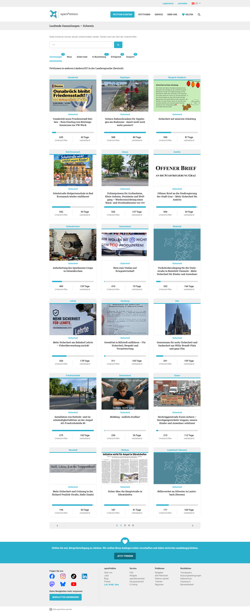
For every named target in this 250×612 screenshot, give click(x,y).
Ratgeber (159, 572)
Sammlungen (55, 55)
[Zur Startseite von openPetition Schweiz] (64, 14)
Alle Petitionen (161, 575)
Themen (158, 581)
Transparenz (186, 572)
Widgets (133, 575)
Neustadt (73, 450)
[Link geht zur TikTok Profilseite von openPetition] (73, 576)
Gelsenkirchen (73, 226)
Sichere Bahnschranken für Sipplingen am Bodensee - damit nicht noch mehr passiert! (125, 122)
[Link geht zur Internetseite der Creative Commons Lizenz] (51, 609)
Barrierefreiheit (187, 584)
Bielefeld (177, 226)
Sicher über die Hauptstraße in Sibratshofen (125, 493)
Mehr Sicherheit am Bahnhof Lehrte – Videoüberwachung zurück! (73, 344)
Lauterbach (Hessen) (177, 450)
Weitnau (125, 450)
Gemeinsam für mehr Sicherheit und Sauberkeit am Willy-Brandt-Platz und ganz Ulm (177, 345)
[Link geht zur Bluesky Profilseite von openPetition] (62, 584)
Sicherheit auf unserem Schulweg (177, 118)
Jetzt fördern (125, 556)
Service (159, 14)
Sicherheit (73, 114)
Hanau (125, 152)
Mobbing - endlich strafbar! (125, 416)
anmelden (182, 3)
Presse (107, 581)
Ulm (177, 301)
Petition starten (122, 14)
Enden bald (82, 57)
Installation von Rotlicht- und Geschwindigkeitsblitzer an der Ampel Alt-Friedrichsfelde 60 (73, 420)
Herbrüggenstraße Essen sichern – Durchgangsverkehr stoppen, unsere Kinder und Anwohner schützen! (177, 420)
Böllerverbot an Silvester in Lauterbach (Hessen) (177, 493)
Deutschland (125, 226)
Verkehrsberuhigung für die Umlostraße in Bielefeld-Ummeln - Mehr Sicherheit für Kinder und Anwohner (177, 271)
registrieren (168, 3)
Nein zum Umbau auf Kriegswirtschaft (125, 269)
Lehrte (73, 301)
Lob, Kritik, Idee (111, 584)
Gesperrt (130, 55)
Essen (177, 375)
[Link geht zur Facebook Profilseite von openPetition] (52, 576)
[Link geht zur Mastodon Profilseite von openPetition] (52, 584)
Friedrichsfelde (73, 375)
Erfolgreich (116, 55)
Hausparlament (137, 581)
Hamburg (125, 301)
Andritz (177, 152)
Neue (69, 57)
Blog (106, 578)
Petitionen (144, 14)
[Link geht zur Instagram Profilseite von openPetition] (62, 576)
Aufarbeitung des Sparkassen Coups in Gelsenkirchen (73, 269)
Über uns (108, 572)
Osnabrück (73, 77)
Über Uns (172, 14)
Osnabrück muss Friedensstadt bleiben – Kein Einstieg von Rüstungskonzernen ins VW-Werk (73, 122)
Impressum (185, 581)
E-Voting (133, 584)
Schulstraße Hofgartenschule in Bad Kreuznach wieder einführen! (73, 195)
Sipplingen (125, 77)
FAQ (131, 572)
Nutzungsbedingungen (190, 575)
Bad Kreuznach (73, 152)
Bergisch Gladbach (177, 77)
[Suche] (199, 14)
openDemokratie (137, 578)
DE (196, 3)
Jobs (106, 575)
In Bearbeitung (99, 55)
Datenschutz (186, 578)
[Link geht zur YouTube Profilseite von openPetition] (73, 584)
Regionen (159, 584)
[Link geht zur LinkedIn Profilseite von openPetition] (84, 576)
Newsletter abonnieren (65, 597)
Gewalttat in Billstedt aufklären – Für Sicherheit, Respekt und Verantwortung (125, 345)
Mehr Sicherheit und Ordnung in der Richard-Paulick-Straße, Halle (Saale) (73, 493)
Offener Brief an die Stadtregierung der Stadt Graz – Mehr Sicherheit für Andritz (177, 196)
